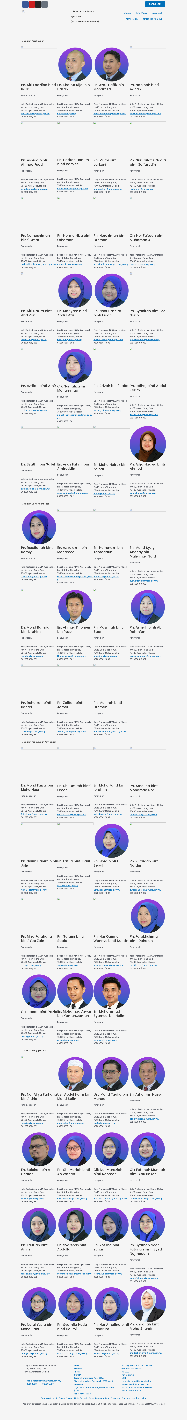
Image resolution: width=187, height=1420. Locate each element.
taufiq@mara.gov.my (104, 1123)
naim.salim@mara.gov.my (70, 1123)
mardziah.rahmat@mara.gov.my (110, 1198)
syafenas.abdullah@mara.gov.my (74, 1273)
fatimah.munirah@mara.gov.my (146, 1198)
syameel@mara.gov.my (105, 1040)
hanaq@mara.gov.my (32, 1036)
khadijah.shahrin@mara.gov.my (146, 1353)
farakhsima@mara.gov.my (143, 965)
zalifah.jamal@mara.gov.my (71, 731)
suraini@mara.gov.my (68, 965)
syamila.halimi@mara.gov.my (72, 1353)
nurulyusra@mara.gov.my (34, 1353)
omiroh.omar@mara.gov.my (71, 814)
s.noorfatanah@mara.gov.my (145, 1278)
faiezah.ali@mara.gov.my (142, 264)
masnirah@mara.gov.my (106, 656)
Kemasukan (132, 19)
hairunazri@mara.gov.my (106, 576)
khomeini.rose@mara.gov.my (71, 656)
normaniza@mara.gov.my (70, 264)
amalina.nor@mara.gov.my (143, 814)
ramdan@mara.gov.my (33, 656)
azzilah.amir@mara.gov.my (35, 410)
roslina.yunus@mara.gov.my (108, 1273)
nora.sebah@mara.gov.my (107, 890)
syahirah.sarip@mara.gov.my (145, 339)
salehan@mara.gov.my (33, 1198)
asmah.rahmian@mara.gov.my (145, 656)
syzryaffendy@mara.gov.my (144, 580)
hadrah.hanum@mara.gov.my (72, 188)
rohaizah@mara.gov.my (33, 731)
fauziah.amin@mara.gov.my (35, 1273)
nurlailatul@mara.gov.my (142, 189)
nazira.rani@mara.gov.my (34, 339)
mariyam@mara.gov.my (69, 339)
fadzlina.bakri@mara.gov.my (35, 113)
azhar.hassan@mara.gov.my (144, 1119)
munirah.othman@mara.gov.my (110, 731)
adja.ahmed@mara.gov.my (143, 493)
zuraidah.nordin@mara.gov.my (145, 890)
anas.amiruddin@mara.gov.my (73, 493)
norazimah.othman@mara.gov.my (111, 264)
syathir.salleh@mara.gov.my (35, 488)
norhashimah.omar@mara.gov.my (38, 264)
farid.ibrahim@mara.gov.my (108, 814)
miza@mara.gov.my (31, 965)
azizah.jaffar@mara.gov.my (107, 410)
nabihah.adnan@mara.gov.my (145, 113)
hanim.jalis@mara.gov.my (34, 890)
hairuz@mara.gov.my (104, 493)
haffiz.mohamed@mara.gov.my (110, 113)
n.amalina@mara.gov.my (106, 1353)
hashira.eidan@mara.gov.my (108, 339)
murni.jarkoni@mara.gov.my (108, 189)
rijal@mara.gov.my (66, 113)
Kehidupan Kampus (152, 19)
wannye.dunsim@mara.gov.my (109, 965)
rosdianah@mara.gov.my (34, 576)
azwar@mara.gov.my (68, 1040)
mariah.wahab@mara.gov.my (72, 1198)
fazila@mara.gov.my (67, 885)
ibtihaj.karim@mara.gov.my (144, 414)
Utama (127, 13)
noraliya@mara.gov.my (33, 1123)
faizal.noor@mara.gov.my (34, 814)
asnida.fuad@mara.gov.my (35, 189)
